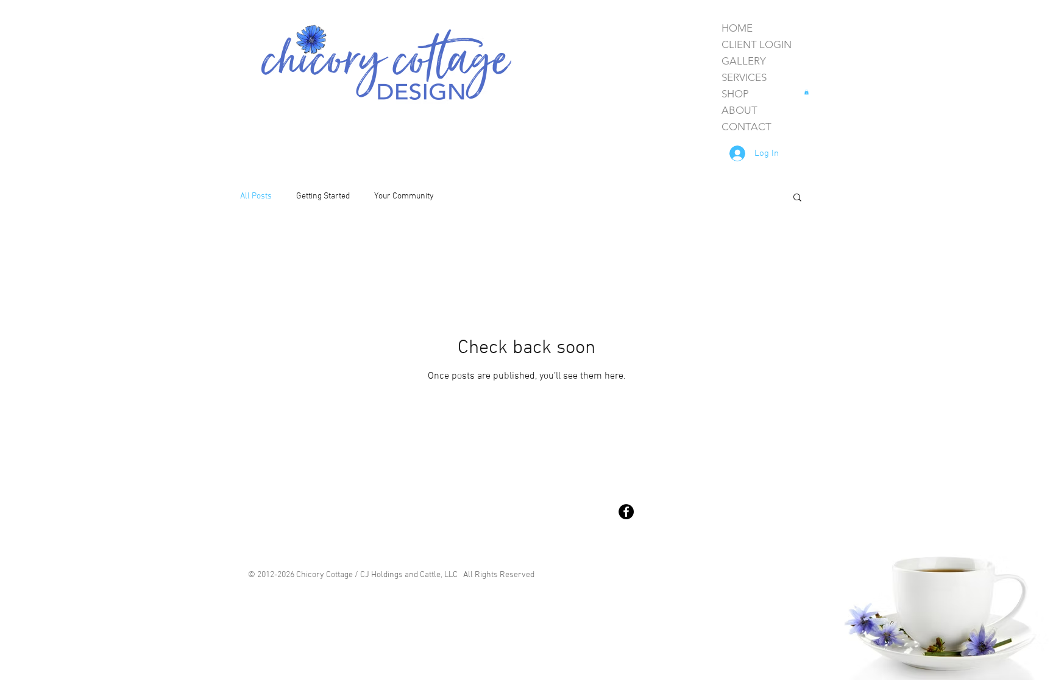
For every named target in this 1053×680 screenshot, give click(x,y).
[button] (806, 91)
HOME (737, 28)
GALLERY (744, 61)
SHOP (735, 94)
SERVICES (744, 77)
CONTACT (746, 127)
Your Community (404, 196)
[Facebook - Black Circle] (626, 511)
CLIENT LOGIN (757, 44)
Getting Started (323, 196)
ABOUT (739, 110)
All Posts (256, 196)
